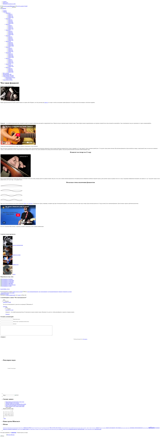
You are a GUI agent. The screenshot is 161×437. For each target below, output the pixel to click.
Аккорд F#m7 (11, 57)
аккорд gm (108, 427)
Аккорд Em (10, 39)
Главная (4, 1)
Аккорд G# (10, 65)
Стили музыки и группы (8, 76)
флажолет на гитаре (67, 291)
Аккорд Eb (10, 42)
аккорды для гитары (116, 427)
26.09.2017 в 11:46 (9, 309)
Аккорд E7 (10, 37)
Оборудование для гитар (8, 75)
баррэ (25, 203)
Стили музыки (9, 78)
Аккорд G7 (10, 60)
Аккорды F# (8, 52)
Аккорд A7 (10, 15)
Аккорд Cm (10, 27)
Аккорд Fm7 (10, 51)
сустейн (86, 429)
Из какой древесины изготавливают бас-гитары (16, 404)
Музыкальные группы (10, 77)
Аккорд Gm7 (11, 62)
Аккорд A (10, 14)
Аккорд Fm (10, 50)
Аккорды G (8, 58)
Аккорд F (10, 48)
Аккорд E (10, 36)
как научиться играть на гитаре (54, 429)
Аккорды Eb (8, 41)
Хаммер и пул (15, 264)
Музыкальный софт (7, 74)
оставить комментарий (10, 295)
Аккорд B (10, 19)
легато (60, 429)
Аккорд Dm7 (11, 34)
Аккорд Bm (10, 22)
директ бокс (42, 429)
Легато (13, 274)
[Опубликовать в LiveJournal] (7, 282)
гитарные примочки (12, 429)
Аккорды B (8, 18)
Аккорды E (8, 35)
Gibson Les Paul (27, 427)
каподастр (30, 203)
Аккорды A (8, 12)
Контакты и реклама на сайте (9, 3)
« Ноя (4, 418)
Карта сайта (5, 2)
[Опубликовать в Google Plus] (7, 281)
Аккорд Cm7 (10, 28)
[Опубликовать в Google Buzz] (7, 280)
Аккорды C (8, 24)
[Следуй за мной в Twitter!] (22, 6)
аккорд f (98, 427)
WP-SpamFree (85, 339)
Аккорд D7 (10, 32)
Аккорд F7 (10, 49)
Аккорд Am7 (11, 17)
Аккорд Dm (10, 33)
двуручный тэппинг (32, 429)
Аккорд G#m (11, 66)
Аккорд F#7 (10, 54)
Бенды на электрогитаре (17, 245)
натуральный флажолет (53, 291)
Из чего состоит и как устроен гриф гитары (15, 406)
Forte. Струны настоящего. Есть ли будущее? (15, 405)
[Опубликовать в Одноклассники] (8, 284)
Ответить (5, 306)
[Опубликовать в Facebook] (7, 279)
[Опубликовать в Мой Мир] (7, 283)
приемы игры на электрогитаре (76, 429)
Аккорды (5, 11)
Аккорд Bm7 (10, 23)
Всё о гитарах (6, 73)
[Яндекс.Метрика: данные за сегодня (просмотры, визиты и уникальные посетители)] (10, 434)
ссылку (19, 295)
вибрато (152, 427)
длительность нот (46, 429)
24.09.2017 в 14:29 (7, 302)
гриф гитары (26, 429)
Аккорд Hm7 (11, 71)
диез (39, 429)
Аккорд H (10, 68)
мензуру (46, 102)
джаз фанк (36, 429)
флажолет (61, 291)
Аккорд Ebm (10, 44)
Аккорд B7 (10, 20)
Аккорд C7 (10, 26)
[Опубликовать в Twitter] (6, 285)
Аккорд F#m (10, 56)
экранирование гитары (90, 429)
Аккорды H (8, 67)
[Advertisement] (80, 113)
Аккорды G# (8, 64)
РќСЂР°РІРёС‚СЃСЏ (5, 289)
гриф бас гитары (19, 429)
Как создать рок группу (55, 427)
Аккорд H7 (10, 69)
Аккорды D (8, 29)
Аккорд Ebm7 (11, 45)
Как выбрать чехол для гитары (7, 292)
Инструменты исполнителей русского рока (15, 401)
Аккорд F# (10, 53)
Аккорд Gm (10, 61)
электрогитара (97, 429)
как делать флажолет (43, 291)
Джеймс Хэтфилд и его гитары (12, 402)
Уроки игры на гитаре (8, 79)
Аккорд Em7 (10, 40)
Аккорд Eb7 (10, 43)
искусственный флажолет (32, 291)
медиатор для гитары (66, 429)
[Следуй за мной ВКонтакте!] (8, 6)
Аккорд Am (10, 16)
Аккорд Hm (10, 70)
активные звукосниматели (136, 427)
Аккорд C (10, 25)
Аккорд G (10, 59)
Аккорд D (10, 31)
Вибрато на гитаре (16, 254)
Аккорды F (8, 47)
